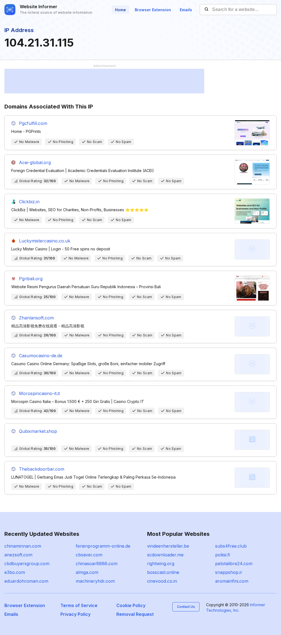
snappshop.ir (228, 572)
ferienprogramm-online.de (103, 546)
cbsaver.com (89, 554)
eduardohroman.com (26, 581)
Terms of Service (78, 605)
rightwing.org (160, 563)
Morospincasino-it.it (39, 393)
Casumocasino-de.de (40, 355)
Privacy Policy (75, 614)
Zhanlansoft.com (36, 318)
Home (120, 9)
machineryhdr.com (95, 581)
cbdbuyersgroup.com (26, 563)
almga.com (87, 572)
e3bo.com (14, 572)
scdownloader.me (165, 554)
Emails (186, 9)
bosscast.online (163, 572)
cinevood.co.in (162, 581)
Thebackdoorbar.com (41, 469)
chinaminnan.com (22, 546)
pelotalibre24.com (233, 563)
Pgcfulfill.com (33, 123)
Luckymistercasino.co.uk (44, 241)
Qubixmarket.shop (38, 431)
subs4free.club (231, 546)
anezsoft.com (18, 554)
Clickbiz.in (29, 201)
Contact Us (186, 607)
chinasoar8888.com (96, 563)
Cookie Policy (130, 605)
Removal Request (135, 614)
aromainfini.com (231, 581)
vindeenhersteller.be (168, 546)
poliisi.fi (222, 554)
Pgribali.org (31, 278)
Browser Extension (153, 9)
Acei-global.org (35, 162)
